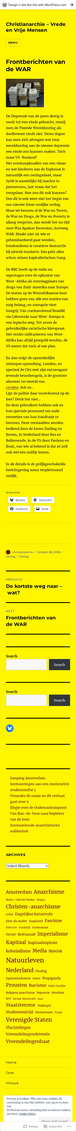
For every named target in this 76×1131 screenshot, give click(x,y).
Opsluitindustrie (18, 978)
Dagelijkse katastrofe (34, 914)
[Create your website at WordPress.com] (38, 4)
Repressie (43, 993)
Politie (37, 978)
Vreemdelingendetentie (28, 1034)
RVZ (8, 998)
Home (11, 1062)
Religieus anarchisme (20, 993)
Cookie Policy (27, 1113)
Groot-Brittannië (20, 934)
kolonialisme (18, 951)
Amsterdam (19, 892)
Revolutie (58, 993)
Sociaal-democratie (24, 998)
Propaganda (51, 978)
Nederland (20, 970)
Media (40, 951)
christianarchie (22, 552)
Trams (58, 1012)
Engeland (36, 921)
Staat (40, 998)
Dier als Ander (16, 921)
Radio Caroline (56, 985)
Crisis (9, 914)
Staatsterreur (20, 1005)
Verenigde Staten (29, 1019)
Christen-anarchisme (33, 906)
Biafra (10, 899)
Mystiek (55, 951)
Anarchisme (49, 892)
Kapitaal (16, 942)
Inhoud (12, 1083)
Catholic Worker (25, 899)
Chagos (41, 899)
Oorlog (10, 556)
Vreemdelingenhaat (28, 1041)
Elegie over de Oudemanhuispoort (38, 807)
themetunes (44, 1012)
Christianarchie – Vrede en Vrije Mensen (36, 27)
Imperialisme (52, 934)
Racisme (37, 985)
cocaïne (12, 387)
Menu (13, 42)
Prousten (16, 985)
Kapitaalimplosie (42, 943)
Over (10, 1073)
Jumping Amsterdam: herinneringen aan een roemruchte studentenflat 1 (39, 784)
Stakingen (44, 1005)
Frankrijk (24, 927)
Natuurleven (25, 960)
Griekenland (40, 927)
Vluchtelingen (18, 1027)
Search (12, 656)
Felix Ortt (11, 927)
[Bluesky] (10, 728)
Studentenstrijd (19, 1012)
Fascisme (53, 920)
